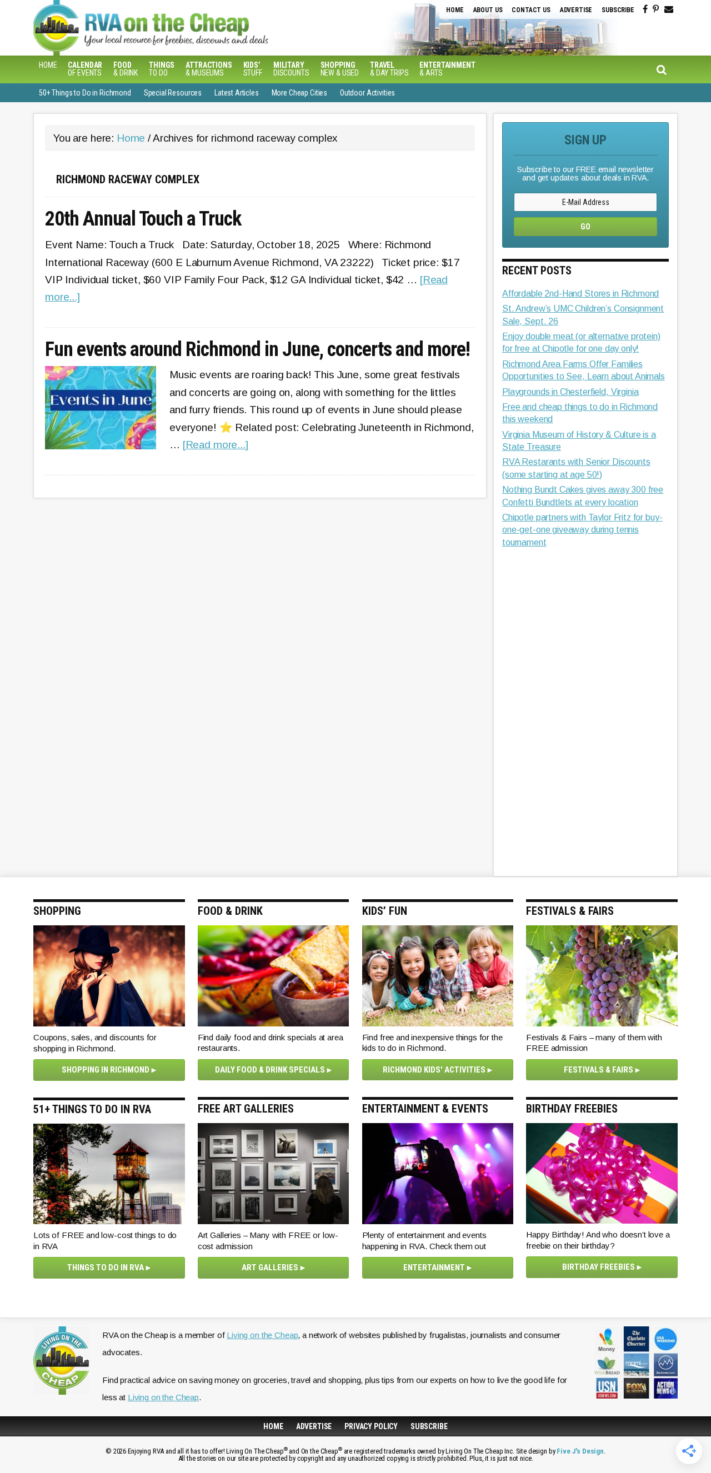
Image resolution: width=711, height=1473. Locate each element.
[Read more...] (215, 444)
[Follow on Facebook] (645, 9)
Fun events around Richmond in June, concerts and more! (257, 350)
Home (454, 10)
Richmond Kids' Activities (434, 1070)
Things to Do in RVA (105, 1267)
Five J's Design (580, 1451)
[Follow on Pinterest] (656, 9)
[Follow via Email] (668, 9)
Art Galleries (270, 1267)
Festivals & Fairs (598, 1070)
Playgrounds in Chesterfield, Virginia (570, 392)
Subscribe (618, 10)
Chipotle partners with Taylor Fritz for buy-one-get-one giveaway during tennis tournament (582, 530)
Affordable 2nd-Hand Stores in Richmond (580, 293)
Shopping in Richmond (105, 1070)
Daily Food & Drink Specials (270, 1070)
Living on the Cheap (262, 1335)
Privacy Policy (371, 1426)
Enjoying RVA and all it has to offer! (219, 28)
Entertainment (434, 1267)
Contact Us (531, 10)
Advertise (576, 10)
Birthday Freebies (598, 1267)
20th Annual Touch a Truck (143, 219)
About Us (488, 10)
